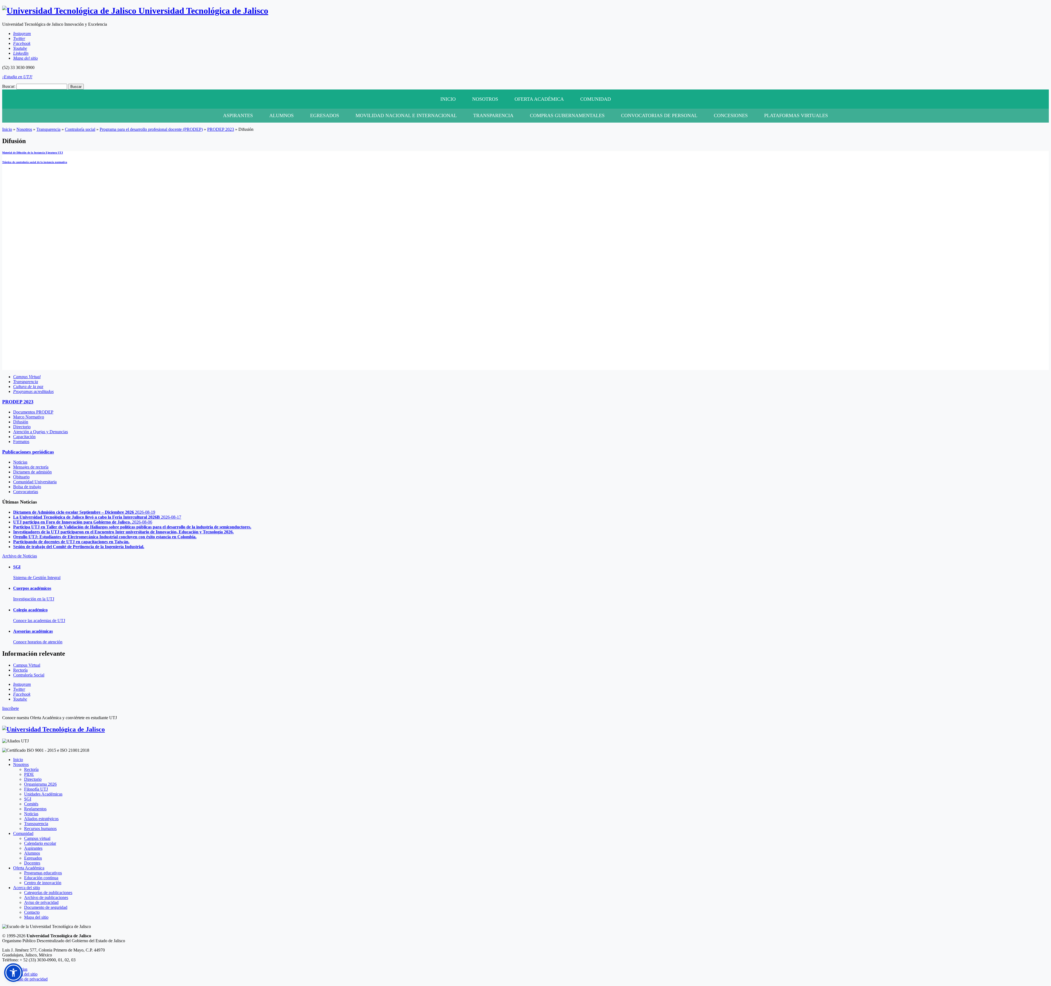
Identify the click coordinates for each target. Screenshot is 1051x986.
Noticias (20, 462)
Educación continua (41, 877)
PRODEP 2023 (220, 129)
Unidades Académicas (43, 794)
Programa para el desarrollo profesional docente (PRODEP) (151, 129)
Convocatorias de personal (659, 115)
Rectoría (31, 769)
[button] (13, 973)
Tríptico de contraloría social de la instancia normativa (34, 162)
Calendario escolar (40, 843)
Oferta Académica (539, 99)
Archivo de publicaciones (46, 897)
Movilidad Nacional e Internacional (406, 115)
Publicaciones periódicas (28, 452)
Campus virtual (37, 838)
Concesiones (731, 115)
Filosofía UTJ (36, 789)
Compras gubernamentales (567, 115)
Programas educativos (43, 873)
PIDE (29, 774)
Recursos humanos (40, 828)
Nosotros (485, 99)
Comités (31, 804)
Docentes (32, 863)
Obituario (21, 477)
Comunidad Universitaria (35, 481)
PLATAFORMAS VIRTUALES (796, 115)
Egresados (324, 115)
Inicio (448, 99)
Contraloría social (80, 129)
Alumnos (281, 115)
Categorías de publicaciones (48, 892)
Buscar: (8, 86)
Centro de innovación (42, 882)
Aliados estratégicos (41, 818)
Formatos (21, 441)
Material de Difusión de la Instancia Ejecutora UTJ (32, 152)
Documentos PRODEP (33, 412)
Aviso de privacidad (41, 902)
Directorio (22, 426)
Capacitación (24, 436)
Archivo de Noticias (19, 556)
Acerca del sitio (26, 887)
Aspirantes (238, 115)
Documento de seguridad (45, 907)
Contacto (32, 912)
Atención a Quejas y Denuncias (40, 431)
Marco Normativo (28, 417)
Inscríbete (10, 708)
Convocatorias (25, 491)
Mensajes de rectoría (30, 467)
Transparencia (493, 115)
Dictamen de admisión (32, 472)
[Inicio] (53, 729)
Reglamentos (35, 808)
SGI (27, 799)
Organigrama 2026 (40, 784)
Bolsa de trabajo (27, 486)
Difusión (20, 422)
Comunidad (595, 99)
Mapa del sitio (36, 917)
